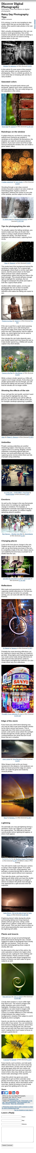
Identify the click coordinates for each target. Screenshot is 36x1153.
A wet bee (6, 1059)
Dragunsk (12, 263)
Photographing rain (15, 1100)
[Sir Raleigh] (17, 646)
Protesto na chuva (7, 321)
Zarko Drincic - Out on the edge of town (14, 913)
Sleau (6, 263)
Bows (5, 818)
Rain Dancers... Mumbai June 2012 (12, 534)
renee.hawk (27, 578)
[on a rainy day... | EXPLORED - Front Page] (17, 491)
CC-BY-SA (30, 126)
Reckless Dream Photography (24, 859)
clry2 (21, 714)
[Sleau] (17, 261)
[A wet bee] (17, 1058)
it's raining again (7, 219)
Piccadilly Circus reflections (10, 714)
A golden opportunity (7, 182)
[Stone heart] (17, 125)
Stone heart (5, 126)
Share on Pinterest (17, 1092)
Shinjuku (5, 66)
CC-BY (29, 66)
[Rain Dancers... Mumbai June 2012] (17, 532)
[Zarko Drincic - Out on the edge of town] (17, 911)
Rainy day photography (17, 1103)
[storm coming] (17, 757)
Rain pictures (6, 1103)
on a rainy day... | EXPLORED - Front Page (16, 492)
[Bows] (17, 816)
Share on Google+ (10, 1092)
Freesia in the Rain (7, 373)
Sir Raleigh (6, 648)
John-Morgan (18, 373)
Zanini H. (17, 321)
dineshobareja (29, 534)
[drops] (17, 435)
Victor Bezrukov (17, 759)
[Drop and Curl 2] (17, 995)
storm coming (6, 759)
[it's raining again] (17, 217)
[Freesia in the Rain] (17, 371)
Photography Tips (13, 1099)
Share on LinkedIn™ (13, 1092)
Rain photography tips (23, 1102)
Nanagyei (14, 648)
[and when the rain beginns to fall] (17, 577)
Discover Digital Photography (12, 5)
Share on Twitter (6, 1092)
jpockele (13, 1059)
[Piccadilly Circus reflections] (17, 712)
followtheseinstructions (20, 219)
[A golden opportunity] (17, 180)
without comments (6, 19)
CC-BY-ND (22, 580)
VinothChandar (10, 494)
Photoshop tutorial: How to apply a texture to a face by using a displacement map (17, 1107)
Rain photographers (10, 1102)
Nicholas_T (12, 818)
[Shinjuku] (17, 64)
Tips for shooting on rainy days (23, 1110)
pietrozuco (13, 66)
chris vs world (18, 996)
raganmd (13, 126)
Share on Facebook (3, 1092)
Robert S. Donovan (12, 437)
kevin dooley (19, 182)
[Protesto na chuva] (17, 319)
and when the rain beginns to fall (12, 578)
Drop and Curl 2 (7, 996)
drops (3, 437)
